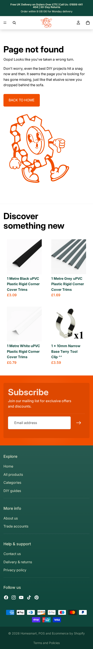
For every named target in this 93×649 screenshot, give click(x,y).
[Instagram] (13, 597)
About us (10, 518)
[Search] (14, 23)
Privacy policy (14, 570)
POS (41, 633)
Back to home (22, 100)
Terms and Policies (46, 643)
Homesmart (29, 633)
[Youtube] (21, 597)
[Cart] (88, 23)
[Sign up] (78, 423)
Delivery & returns (17, 562)
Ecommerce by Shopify (68, 633)
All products (13, 474)
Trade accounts (15, 526)
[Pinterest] (36, 597)
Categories (12, 482)
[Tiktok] (29, 597)
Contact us (12, 554)
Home (8, 466)
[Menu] (5, 23)
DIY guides (12, 491)
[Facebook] (6, 597)
